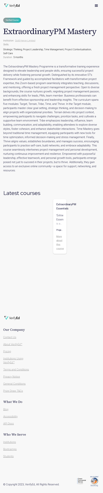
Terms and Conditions (16, 369)
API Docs (8, 423)
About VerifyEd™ (12, 344)
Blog (5, 409)
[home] (12, 5)
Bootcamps (10, 449)
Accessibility (10, 416)
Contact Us (9, 337)
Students (8, 456)
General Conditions (14, 383)
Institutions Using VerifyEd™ (13, 360)
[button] (96, 5)
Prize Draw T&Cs (13, 390)
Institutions (9, 442)
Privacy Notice (11, 376)
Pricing (7, 351)
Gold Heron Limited (25, 40)
